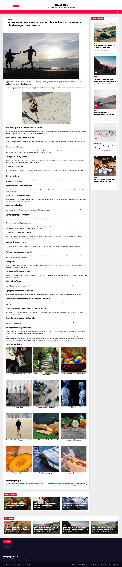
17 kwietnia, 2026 (97, 531)
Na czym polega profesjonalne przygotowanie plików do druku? (104, 181)
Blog (28, 11)
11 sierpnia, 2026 (99, 50)
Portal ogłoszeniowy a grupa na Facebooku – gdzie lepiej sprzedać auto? (104, 48)
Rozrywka (60, 11)
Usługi (76, 11)
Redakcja (107, 50)
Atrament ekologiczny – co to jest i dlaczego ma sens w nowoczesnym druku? (105, 148)
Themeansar (27, 564)
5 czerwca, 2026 (99, 83)
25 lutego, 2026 (99, 150)
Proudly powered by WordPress (9, 564)
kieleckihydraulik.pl (7, 545)
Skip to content (3, 1)
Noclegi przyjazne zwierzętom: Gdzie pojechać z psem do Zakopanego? (103, 529)
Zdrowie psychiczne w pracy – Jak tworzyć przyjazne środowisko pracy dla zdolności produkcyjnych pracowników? (66, 484)
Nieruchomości (49, 11)
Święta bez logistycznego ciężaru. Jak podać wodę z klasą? (15, 505)
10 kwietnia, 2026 (99, 117)
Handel (40, 11)
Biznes (23, 11)
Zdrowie (83, 11)
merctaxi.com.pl (7, 547)
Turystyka (69, 11)
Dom (34, 11)
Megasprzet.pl (61, 5)
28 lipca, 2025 (98, 183)
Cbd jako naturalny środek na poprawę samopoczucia (45, 504)
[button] (117, 11)
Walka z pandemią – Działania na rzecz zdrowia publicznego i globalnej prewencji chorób (25, 484)
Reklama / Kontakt (94, 11)
